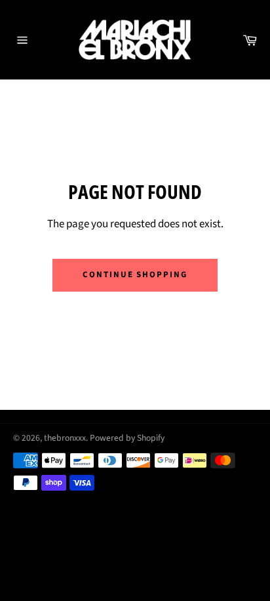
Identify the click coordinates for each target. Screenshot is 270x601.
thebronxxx (65, 438)
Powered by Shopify (127, 438)
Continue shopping (135, 274)
